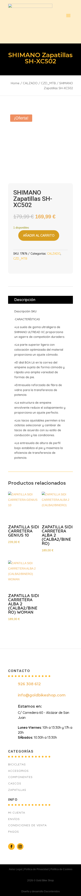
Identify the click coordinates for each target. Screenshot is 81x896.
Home (15, 83)
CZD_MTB (48, 83)
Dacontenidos (52, 891)
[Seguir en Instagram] (20, 846)
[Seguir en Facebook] (11, 846)
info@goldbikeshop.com (42, 695)
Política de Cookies (61, 869)
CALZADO (30, 83)
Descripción (24, 299)
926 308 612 (29, 684)
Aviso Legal (15, 869)
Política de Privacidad (36, 869)
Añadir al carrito (38, 235)
